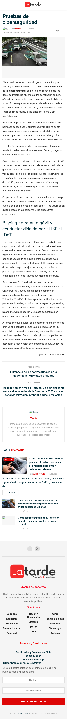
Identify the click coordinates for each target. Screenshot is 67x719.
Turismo (55, 633)
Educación (12, 623)
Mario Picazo (39, 474)
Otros (55, 613)
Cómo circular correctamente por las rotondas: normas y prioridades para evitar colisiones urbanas (46, 464)
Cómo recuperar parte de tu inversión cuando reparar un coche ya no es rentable (38, 521)
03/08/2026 (52, 474)
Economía (11, 618)
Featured (12, 633)
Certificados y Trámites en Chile (33, 652)
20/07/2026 (23, 528)
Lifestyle (33, 621)
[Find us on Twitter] (37, 548)
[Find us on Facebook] (29, 548)
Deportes (12, 613)
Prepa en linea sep (33, 659)
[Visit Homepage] (33, 5)
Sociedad (55, 623)
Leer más (12, 492)
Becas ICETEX (33, 655)
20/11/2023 (32, 28)
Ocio (33, 631)
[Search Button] (63, 5)
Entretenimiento (12, 628)
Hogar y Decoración (33, 615)
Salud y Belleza (55, 618)
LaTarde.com (22, 713)
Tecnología (55, 628)
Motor (9, 459)
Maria (18, 28)
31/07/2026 (23, 511)
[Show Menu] (3, 5)
